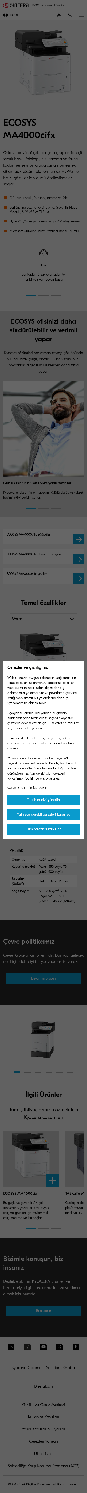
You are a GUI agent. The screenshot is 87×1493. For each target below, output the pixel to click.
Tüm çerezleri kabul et (43, 829)
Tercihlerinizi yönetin (43, 800)
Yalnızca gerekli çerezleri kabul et (43, 814)
